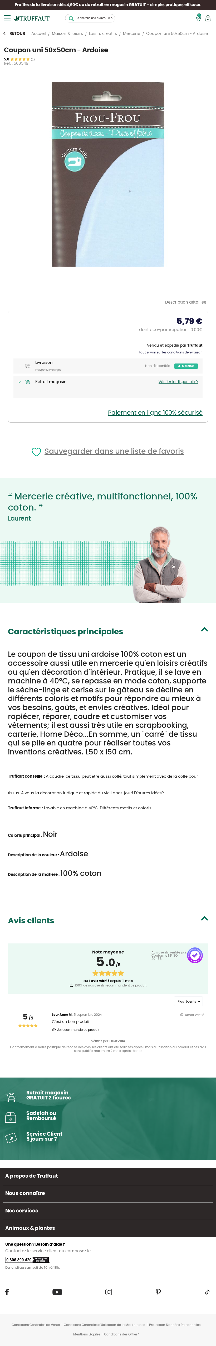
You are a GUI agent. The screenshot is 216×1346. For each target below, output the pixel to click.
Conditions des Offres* (121, 1334)
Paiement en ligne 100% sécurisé (155, 413)
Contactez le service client (32, 1251)
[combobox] (90, 18)
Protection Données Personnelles (174, 1324)
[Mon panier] (208, 18)
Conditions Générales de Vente (36, 1324)
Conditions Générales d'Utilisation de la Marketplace (104, 1324)
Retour (17, 34)
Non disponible (157, 366)
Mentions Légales (86, 1334)
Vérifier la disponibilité (178, 382)
